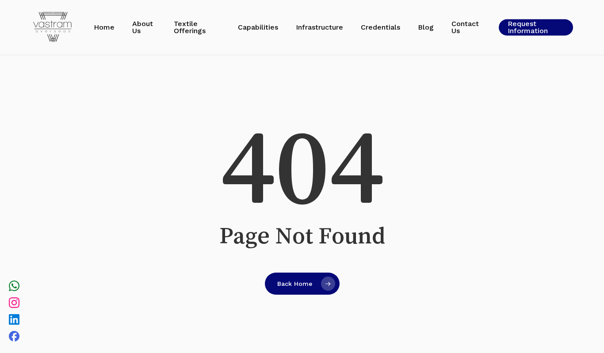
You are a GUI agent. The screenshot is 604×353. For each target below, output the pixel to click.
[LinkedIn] (14, 320)
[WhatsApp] (14, 287)
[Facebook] (14, 337)
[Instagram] (14, 304)
